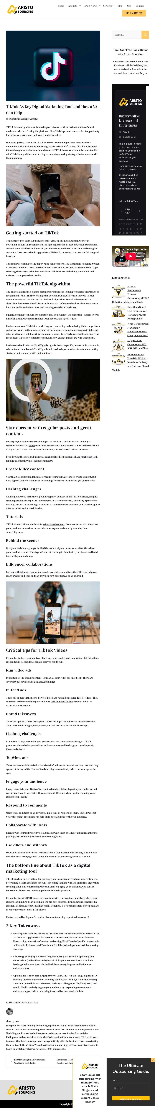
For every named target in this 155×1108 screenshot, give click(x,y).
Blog (120, 5)
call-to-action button (62, 701)
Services (107, 5)
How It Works (90, 5)
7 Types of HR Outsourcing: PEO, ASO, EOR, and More (138, 344)
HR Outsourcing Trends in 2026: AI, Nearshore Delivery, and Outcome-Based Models (130, 362)
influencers (26, 572)
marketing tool (89, 456)
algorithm (77, 314)
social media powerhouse (45, 127)
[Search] (145, 35)
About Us (73, 5)
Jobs (129, 5)
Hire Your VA (134, 13)
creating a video (14, 500)
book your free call (32, 917)
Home (61, 5)
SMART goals (41, 345)
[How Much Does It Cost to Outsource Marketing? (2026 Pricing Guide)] (118, 312)
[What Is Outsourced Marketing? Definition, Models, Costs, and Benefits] (118, 329)
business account (69, 240)
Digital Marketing (18, 118)
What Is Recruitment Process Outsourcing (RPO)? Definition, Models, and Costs (130, 294)
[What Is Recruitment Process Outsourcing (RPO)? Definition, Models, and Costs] (118, 292)
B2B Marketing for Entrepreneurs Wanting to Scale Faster (29, 1061)
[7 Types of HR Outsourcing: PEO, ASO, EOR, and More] (118, 346)
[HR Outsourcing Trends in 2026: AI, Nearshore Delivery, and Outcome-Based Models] (118, 360)
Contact (140, 5)
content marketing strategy (62, 154)
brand (32, 445)
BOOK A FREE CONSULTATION (22, 1002)
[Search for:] (127, 35)
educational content (53, 524)
